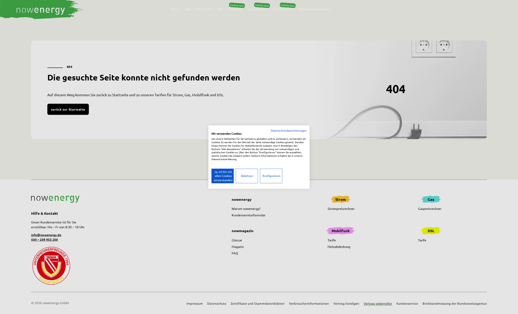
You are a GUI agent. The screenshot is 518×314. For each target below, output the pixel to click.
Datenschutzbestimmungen (289, 130)
